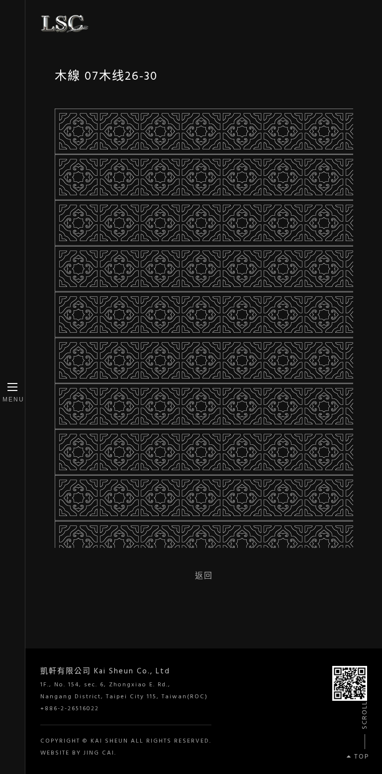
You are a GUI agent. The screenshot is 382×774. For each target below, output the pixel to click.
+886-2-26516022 (69, 709)
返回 (204, 575)
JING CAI (99, 753)
